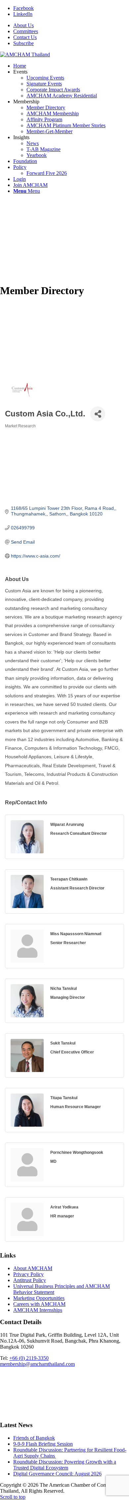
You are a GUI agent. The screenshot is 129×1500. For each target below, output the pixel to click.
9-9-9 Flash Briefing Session (43, 1444)
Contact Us (25, 37)
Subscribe (23, 43)
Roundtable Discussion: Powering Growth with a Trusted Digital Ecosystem (64, 1465)
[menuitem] (71, 25)
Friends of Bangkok (34, 1438)
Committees (25, 31)
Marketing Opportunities (38, 1298)
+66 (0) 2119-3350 (29, 1358)
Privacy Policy (28, 1274)
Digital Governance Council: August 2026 (57, 1473)
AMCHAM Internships (37, 1310)
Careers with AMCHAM (39, 1304)
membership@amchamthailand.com (37, 1364)
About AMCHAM (32, 1268)
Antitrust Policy (29, 1280)
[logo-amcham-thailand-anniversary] (25, 54)
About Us (23, 25)
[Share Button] (97, 413)
